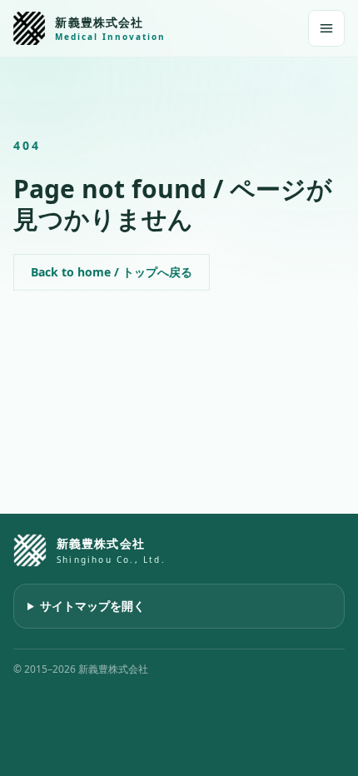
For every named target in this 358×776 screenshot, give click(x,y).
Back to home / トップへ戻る (111, 272)
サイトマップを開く (92, 606)
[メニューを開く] (326, 28)
